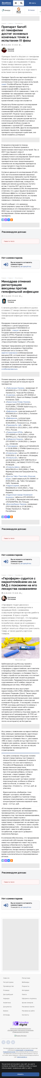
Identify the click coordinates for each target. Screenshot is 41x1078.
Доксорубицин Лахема (16, 504)
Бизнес (5, 1011)
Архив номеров (27, 1002)
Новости (10, 23)
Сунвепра (11, 395)
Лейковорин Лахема (15, 388)
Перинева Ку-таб (14, 425)
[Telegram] (2, 220)
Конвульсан (12, 453)
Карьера (6, 998)
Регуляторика (19, 278)
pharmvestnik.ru (22, 1057)
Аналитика (7, 1002)
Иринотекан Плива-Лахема (18, 402)
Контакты (25, 1015)
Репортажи (26, 978)
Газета (24, 994)
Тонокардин (12, 446)
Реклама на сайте (28, 1011)
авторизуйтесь (25, 266)
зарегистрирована (9, 353)
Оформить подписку (29, 998)
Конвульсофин (13, 467)
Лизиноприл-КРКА (14, 432)
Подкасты (25, 986)
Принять (20, 1074)
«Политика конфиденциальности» (20, 1028)
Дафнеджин (12, 411)
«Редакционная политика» (20, 1032)
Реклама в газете (28, 1006)
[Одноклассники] (11, 220)
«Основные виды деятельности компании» (20, 1030)
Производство (19, 23)
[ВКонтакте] (8, 220)
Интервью (25, 990)
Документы (7, 1006)
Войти (33, 3)
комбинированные (9, 369)
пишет (4, 84)
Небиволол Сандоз (14, 439)
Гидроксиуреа (12, 486)
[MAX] (5, 220)
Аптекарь (6, 1015)
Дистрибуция (8, 994)
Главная (3, 23)
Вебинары (25, 982)
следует (15, 330)
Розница (6, 990)
